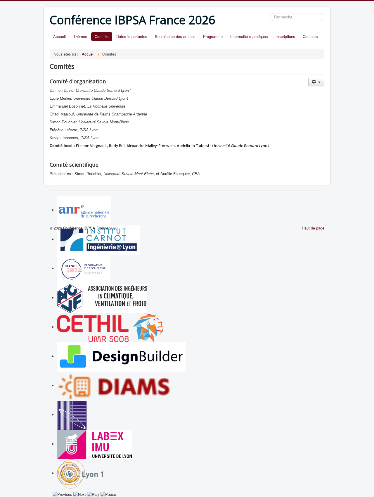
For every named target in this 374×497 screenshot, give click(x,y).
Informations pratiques (249, 36)
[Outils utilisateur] (316, 82)
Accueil (59, 36)
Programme (213, 36)
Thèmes (80, 36)
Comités (102, 36)
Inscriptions (285, 36)
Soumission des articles (175, 36)
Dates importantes (131, 36)
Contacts (310, 36)
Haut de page (313, 228)
